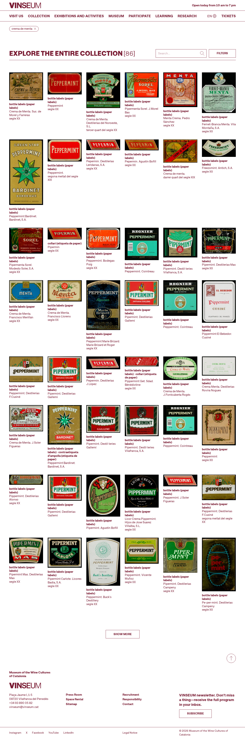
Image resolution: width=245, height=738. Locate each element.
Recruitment (130, 695)
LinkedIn (68, 732)
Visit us (16, 16)
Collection (39, 16)
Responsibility (132, 699)
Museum (116, 16)
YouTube (53, 732)
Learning (164, 16)
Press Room (74, 695)
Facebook (38, 732)
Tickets (228, 16)
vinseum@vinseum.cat (23, 707)
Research (187, 16)
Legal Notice (129, 732)
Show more (123, 634)
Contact (127, 704)
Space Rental (74, 699)
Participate (140, 16)
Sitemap (71, 704)
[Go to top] (231, 658)
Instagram (15, 732)
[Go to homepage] (25, 5)
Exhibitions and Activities (79, 16)
